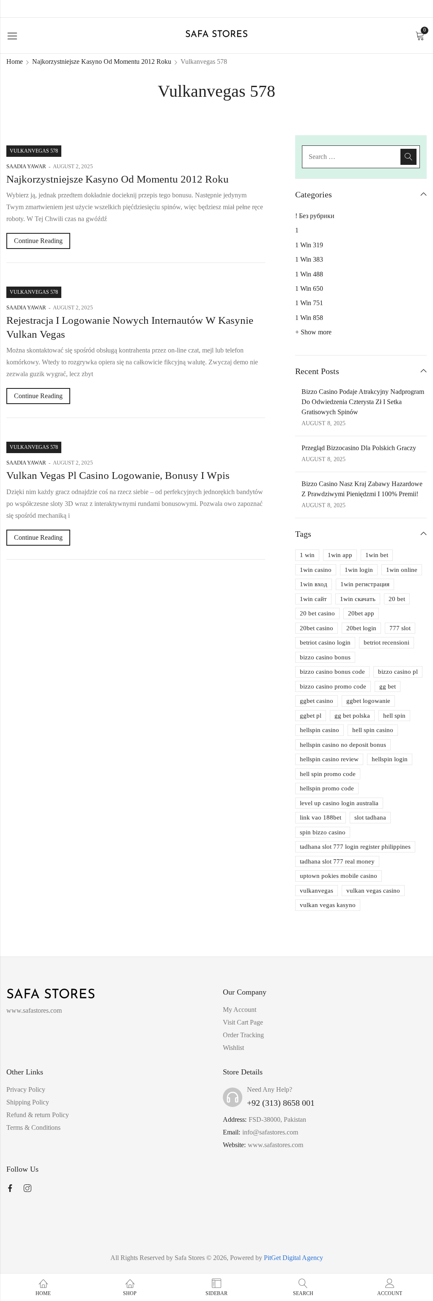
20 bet (397, 599)
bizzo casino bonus (325, 657)
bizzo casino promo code (333, 686)
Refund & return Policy (37, 1114)
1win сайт (313, 599)
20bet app (361, 613)
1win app (340, 555)
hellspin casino (319, 730)
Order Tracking (243, 1035)
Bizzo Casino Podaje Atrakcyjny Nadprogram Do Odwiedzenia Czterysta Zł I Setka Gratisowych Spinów (362, 401)
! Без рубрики (314, 215)
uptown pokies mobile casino (338, 875)
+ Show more (313, 332)
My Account (239, 1009)
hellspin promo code (327, 788)
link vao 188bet (320, 817)
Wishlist (233, 1047)
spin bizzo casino (322, 832)
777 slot (400, 628)
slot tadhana (370, 817)
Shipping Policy (27, 1102)
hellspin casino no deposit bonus (343, 744)
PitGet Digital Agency (293, 1257)
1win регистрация (364, 584)
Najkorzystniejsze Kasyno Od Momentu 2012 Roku (101, 61)
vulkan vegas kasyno (328, 905)
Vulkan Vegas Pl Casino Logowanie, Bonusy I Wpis (118, 475)
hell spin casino (372, 730)
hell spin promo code (328, 774)
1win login (359, 569)
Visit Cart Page (243, 1022)
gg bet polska (352, 715)
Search (408, 157)
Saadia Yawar (26, 166)
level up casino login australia (339, 803)
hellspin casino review (329, 759)
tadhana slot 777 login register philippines (355, 846)
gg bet (387, 686)
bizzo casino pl (398, 671)
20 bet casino (317, 613)
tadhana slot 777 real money (337, 861)
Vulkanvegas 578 (34, 151)
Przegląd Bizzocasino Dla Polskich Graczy (358, 447)
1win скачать (357, 599)
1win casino (316, 569)
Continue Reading (38, 240)
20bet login (361, 628)
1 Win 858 (309, 317)
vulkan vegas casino (373, 890)
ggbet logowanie (368, 700)
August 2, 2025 (73, 166)
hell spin (394, 715)
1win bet (376, 555)
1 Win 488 (309, 274)
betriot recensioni (386, 642)
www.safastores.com (275, 1144)
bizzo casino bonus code (332, 671)
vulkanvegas (316, 890)
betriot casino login (325, 642)
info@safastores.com (270, 1132)
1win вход (313, 584)
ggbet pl (310, 715)
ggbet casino (316, 700)
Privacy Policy (25, 1089)
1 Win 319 (309, 245)
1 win (307, 555)
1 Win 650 (309, 288)
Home (14, 61)
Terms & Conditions (33, 1127)
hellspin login (390, 759)
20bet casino (316, 628)
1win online (401, 569)
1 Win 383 (309, 259)
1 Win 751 (309, 302)
